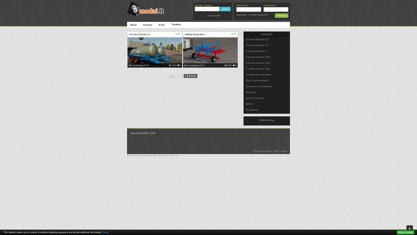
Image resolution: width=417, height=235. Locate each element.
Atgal (172, 76)
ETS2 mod (172, 155)
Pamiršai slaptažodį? (258, 15)
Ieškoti (225, 9)
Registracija (241, 15)
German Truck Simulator (258, 74)
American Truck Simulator (259, 86)
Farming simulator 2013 (258, 63)
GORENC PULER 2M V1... (196, 34)
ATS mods (132, 155)
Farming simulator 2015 (258, 57)
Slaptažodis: (270, 5)
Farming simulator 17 (257, 51)
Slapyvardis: (242, 5)
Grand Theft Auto (255, 98)
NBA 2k (249, 104)
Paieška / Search (203, 5)
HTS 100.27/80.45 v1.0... (140, 34)
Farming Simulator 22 (257, 39)
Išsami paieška (213, 16)
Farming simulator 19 (257, 45)
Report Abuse (280, 151)
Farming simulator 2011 (258, 68)
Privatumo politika (262, 151)
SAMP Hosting (266, 120)
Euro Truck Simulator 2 (258, 80)
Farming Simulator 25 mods (152, 155)
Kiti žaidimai (252, 110)
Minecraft (251, 92)
